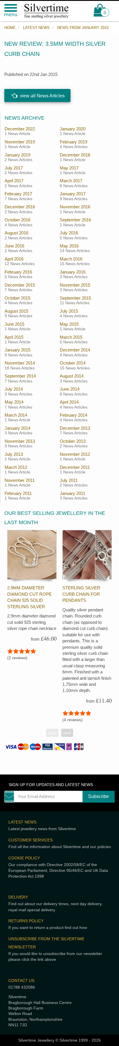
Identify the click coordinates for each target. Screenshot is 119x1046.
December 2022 (20, 128)
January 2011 (72, 493)
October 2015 (17, 298)
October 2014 (72, 362)
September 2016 (75, 219)
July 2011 (69, 480)
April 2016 (14, 258)
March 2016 (71, 258)
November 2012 (75, 454)
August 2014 (71, 375)
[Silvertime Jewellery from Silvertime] (49, 11)
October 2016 (17, 219)
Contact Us (21, 980)
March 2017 (71, 180)
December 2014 (75, 349)
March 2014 (16, 415)
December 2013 (75, 428)
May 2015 (69, 324)
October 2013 (72, 441)
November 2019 (20, 141)
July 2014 (14, 389)
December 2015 (20, 285)
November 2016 (75, 206)
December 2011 (75, 467)
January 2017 (72, 193)
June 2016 (14, 245)
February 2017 (18, 193)
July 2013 (14, 454)
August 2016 (16, 232)
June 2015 (14, 324)
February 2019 (73, 141)
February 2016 (18, 271)
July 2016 (69, 232)
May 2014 (14, 402)
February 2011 (18, 493)
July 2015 (69, 311)
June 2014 (69, 389)
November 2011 (20, 480)
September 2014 (20, 375)
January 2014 (17, 428)
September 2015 (75, 298)
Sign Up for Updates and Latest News (51, 785)
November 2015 (75, 285)
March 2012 (16, 467)
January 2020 (72, 128)
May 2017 (69, 167)
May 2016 (69, 245)
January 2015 (17, 349)
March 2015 (71, 337)
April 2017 (14, 180)
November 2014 (20, 362)
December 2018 (75, 154)
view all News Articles (42, 95)
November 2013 (20, 441)
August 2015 (16, 311)
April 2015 (14, 337)
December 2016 (20, 206)
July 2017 (14, 167)
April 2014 (69, 402)
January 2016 (72, 271)
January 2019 (17, 154)
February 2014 (73, 415)
